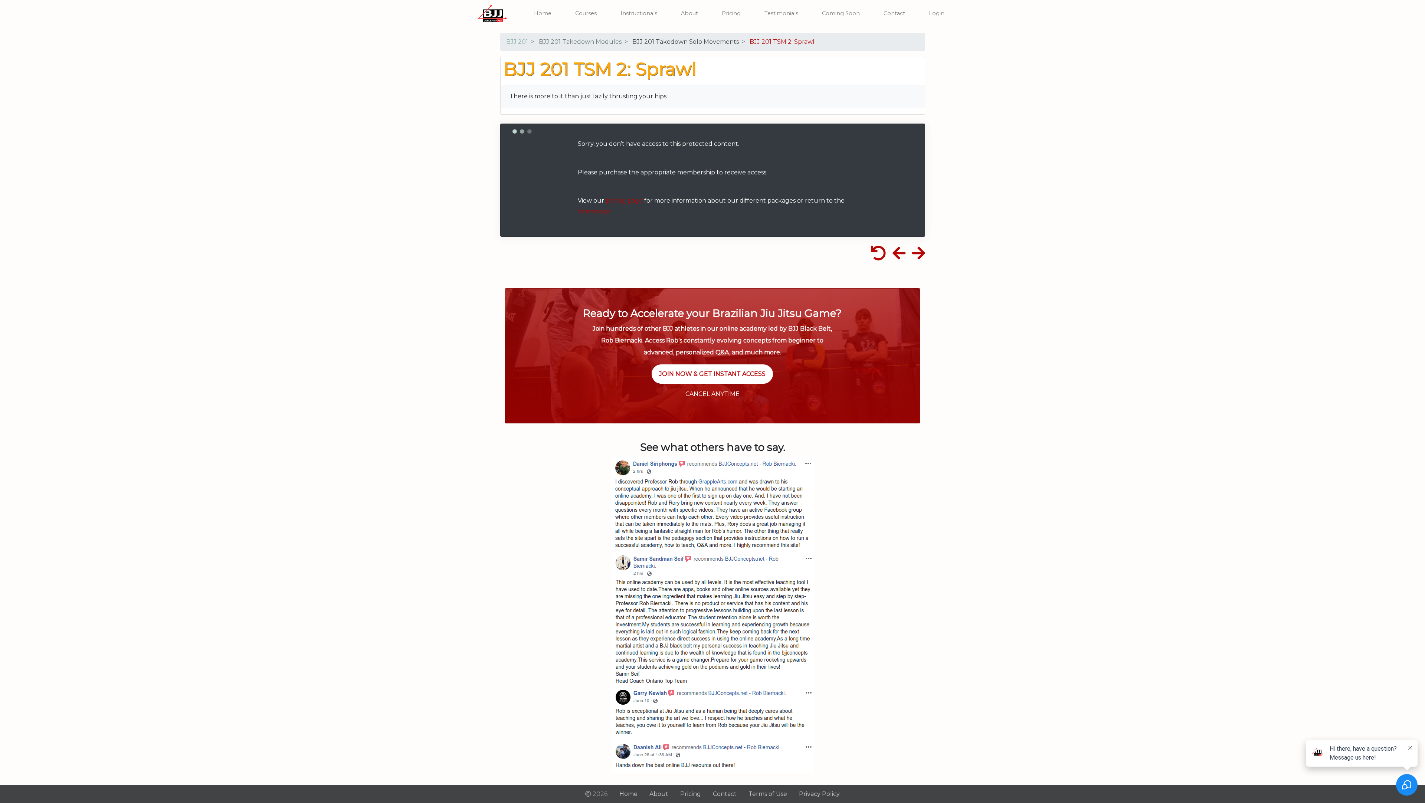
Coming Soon (841, 13)
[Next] (917, 256)
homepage (594, 211)
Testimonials (781, 13)
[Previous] (899, 256)
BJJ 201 (517, 41)
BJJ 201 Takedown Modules (580, 41)
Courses (586, 13)
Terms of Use (767, 793)
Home (542, 13)
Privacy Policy (819, 793)
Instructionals (638, 13)
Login (936, 13)
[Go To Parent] (879, 256)
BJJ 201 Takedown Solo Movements (685, 41)
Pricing (731, 13)
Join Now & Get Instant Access (712, 373)
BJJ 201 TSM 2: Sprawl (782, 41)
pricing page (624, 200)
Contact (894, 13)
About (689, 13)
